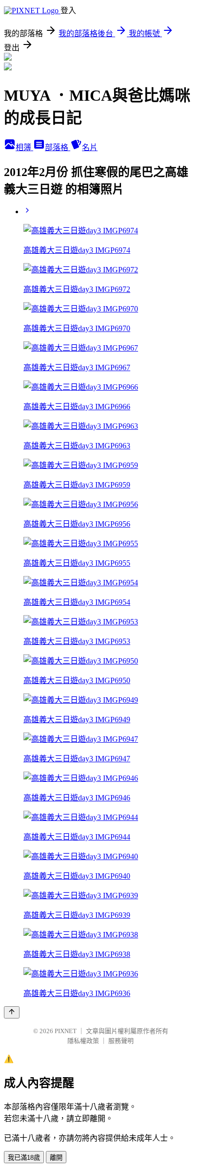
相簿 (24, 147)
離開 (56, 1157)
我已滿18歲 (24, 1157)
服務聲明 (121, 1040)
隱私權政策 (83, 1040)
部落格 (57, 147)
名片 (90, 147)
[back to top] (12, 1012)
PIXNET (66, 1031)
